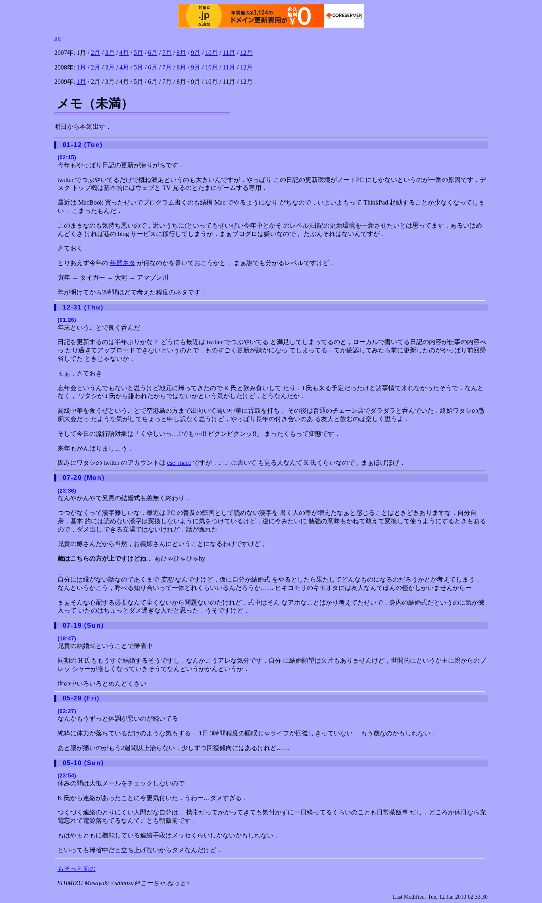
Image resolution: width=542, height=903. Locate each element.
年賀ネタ (122, 262)
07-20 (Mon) (84, 477)
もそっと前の (77, 868)
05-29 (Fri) (81, 698)
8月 (181, 52)
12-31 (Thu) (83, 307)
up (57, 38)
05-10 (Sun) (83, 763)
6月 (153, 52)
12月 (246, 52)
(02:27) (67, 711)
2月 (95, 52)
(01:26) (67, 320)
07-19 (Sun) (83, 625)
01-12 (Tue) (83, 144)
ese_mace (179, 462)
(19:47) (67, 638)
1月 (81, 67)
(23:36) (67, 490)
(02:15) (67, 157)
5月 (138, 52)
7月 (167, 52)
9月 (195, 52)
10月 (211, 52)
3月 (110, 52)
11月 (229, 52)
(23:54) (67, 775)
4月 (124, 52)
